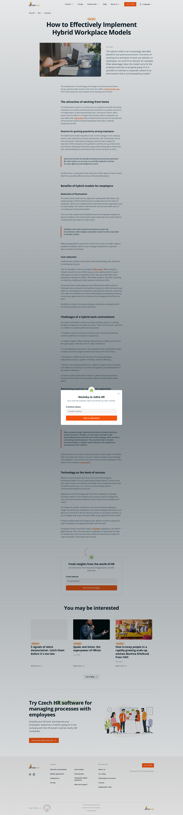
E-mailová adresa (73, 407)
